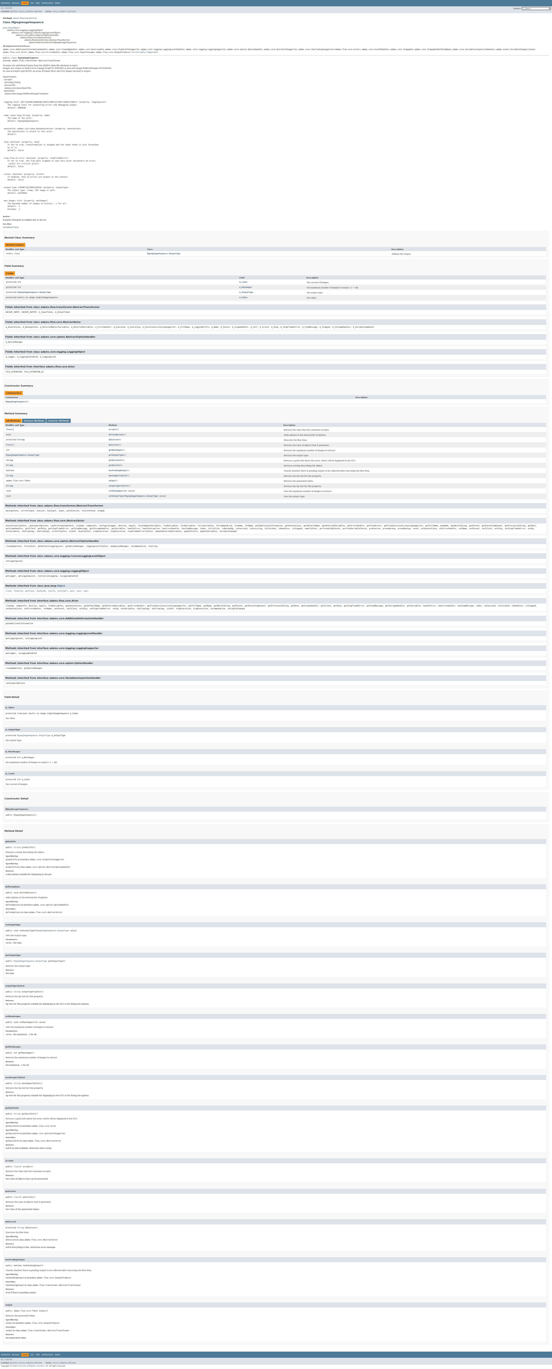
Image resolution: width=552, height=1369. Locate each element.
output (112, 480)
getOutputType (116, 455)
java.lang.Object (11, 28)
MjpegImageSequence (16, 401)
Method (38, 11)
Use (32, 3)
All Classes (7, 8)
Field (21, 11)
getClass (29, 591)
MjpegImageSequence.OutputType (163, 253)
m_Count (243, 282)
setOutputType (116, 496)
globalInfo (114, 465)
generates (114, 445)
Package (16, 3)
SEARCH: (517, 9)
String (21, 439)
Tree (38, 3)
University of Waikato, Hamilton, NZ (33, 1366)
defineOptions (116, 434)
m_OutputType (246, 292)
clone (8, 591)
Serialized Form (11, 227)
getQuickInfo (115, 460)
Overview (5, 3)
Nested (13, 11)
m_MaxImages (245, 287)
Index (57, 3)
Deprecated (47, 3)
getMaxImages (115, 450)
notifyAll (62, 591)
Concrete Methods (58, 421)
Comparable (152, 52)
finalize (18, 591)
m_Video (243, 297)
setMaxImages (115, 491)
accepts (113, 429)
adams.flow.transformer (25, 18)
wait (72, 591)
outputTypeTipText (118, 486)
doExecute (114, 439)
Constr (29, 11)
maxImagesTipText (118, 475)
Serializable (138, 52)
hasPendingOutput (118, 470)
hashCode (41, 591)
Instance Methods (34, 421)
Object (61, 585)
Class (9, 429)
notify (51, 591)
